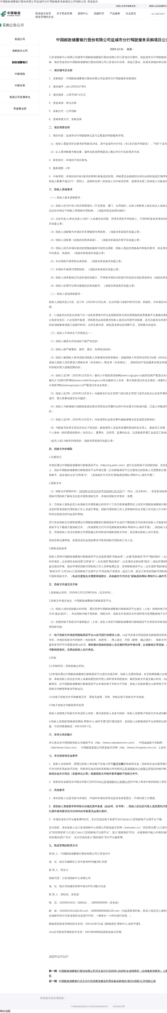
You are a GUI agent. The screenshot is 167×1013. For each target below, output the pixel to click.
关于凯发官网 (64, 13)
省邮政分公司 (20, 50)
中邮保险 (20, 73)
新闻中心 (83, 13)
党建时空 (99, 13)
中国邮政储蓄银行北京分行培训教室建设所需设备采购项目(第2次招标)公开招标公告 (107, 981)
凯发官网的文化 (44, 17)
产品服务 (115, 13)
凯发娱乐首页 (43, 13)
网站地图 (5, 1011)
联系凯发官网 (119, 1006)
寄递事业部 (19, 108)
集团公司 (20, 39)
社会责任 (131, 13)
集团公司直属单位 (19, 97)
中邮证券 (20, 85)
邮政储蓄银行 (20, 62)
